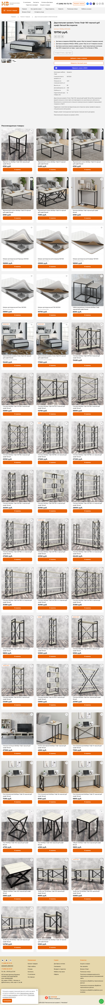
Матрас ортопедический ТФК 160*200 (49, 307)
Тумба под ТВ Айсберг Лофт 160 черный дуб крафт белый (86, 892)
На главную (31, 977)
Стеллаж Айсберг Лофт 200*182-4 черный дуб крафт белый (51, 552)
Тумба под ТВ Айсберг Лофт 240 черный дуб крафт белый (16, 940)
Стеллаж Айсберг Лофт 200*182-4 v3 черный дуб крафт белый (87, 504)
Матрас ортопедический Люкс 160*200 (14, 307)
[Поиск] (97, 4)
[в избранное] (49, 23)
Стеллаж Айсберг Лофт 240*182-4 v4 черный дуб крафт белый (52, 601)
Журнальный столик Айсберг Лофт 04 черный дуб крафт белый (52, 211)
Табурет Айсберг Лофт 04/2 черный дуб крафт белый (87, 843)
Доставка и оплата (59, 963)
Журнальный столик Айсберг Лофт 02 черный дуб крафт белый (87, 163)
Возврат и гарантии (60, 969)
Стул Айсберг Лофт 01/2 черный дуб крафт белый (15, 843)
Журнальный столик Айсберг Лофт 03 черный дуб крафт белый (17, 211)
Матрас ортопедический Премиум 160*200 (16, 259)
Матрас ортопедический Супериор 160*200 (51, 259)
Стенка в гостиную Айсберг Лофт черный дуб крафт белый (16, 746)
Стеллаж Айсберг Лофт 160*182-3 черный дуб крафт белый (16, 455)
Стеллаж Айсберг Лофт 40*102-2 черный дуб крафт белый (16, 649)
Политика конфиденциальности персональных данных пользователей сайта (91, 976)
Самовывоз (57, 966)
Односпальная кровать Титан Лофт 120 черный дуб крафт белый (17, 356)
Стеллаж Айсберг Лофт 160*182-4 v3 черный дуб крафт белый (52, 455)
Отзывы (30, 969)
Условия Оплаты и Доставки (63, 53)
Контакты (30, 971)
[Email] (94, 4)
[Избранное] (100, 4)
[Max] (91, 4)
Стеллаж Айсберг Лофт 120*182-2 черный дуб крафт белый (16, 407)
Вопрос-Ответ (26, 12)
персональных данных (27, 993)
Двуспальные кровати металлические (46, 17)
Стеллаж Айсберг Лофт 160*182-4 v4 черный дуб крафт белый (87, 455)
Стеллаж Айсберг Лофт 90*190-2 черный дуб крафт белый (51, 698)
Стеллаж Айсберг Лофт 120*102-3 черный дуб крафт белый (86, 356)
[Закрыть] (37, 990)
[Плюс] (62, 36)
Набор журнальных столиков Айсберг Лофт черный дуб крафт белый (86, 308)
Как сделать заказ (36, 9)
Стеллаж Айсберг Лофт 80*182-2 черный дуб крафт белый (16, 698)
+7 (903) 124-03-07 (6, 969)
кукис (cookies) (12, 995)
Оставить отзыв (39, 12)
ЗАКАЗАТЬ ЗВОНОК (7, 966)
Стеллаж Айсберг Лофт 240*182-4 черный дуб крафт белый (86, 601)
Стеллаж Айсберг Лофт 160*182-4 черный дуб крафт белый (16, 504)
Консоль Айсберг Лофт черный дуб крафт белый (85, 211)
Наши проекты (49, 9)
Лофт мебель (32, 966)
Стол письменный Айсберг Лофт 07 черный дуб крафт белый (87, 795)
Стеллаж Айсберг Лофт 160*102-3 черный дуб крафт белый (51, 407)
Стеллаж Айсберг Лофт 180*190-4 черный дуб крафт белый (51, 504)
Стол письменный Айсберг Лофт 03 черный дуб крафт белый (17, 795)
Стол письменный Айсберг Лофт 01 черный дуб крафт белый (87, 746)
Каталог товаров (25, 17)
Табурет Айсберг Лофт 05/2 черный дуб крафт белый (17, 892)
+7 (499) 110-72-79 (6, 963)
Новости (60, 9)
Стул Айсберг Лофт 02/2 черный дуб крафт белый (51, 843)
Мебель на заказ (86, 9)
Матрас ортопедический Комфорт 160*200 (85, 259)
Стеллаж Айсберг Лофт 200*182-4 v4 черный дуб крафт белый (17, 552)
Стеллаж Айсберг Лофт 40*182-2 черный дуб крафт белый (51, 649)
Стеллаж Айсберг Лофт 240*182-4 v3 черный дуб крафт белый (17, 601)
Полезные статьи (72, 9)
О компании (31, 974)
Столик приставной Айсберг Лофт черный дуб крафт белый (52, 746)
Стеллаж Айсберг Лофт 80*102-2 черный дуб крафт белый (86, 649)
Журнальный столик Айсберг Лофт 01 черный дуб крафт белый (52, 163)
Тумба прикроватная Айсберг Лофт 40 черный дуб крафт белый (52, 940)
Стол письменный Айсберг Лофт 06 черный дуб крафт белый (52, 795)
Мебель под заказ (59, 971)
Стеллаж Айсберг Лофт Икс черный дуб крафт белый (87, 698)
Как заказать (84, 966)
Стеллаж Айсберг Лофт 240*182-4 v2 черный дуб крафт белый (87, 552)
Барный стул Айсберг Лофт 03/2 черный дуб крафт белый (16, 163)
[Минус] (55, 36)
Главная (24, 9)
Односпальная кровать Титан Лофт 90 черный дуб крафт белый (52, 356)
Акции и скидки (85, 963)
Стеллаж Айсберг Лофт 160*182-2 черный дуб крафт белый (86, 407)
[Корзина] (103, 4)
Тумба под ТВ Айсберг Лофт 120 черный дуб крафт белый (51, 892)
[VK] (87, 4)
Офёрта (56, 974)
